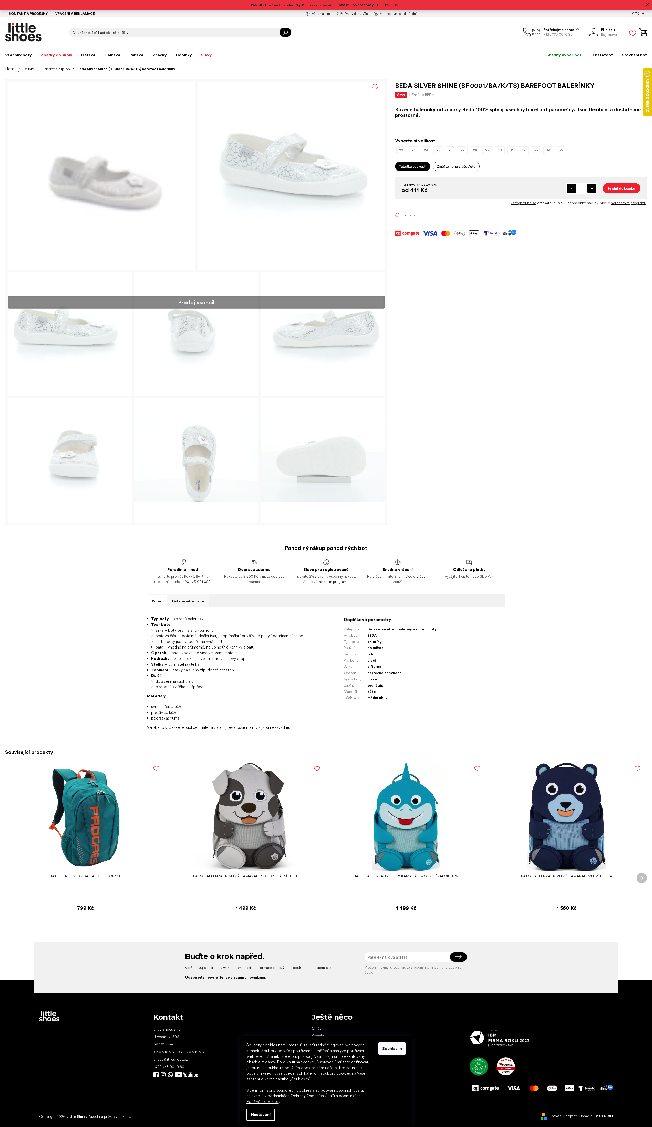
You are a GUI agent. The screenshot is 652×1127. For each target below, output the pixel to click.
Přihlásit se (458, 957)
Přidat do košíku (621, 188)
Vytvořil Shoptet (563, 1116)
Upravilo (596, 1116)
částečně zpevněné (384, 673)
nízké (372, 679)
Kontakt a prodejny (28, 14)
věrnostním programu (628, 203)
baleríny (374, 642)
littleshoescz (163, 1074)
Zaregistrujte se (523, 203)
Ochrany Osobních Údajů (313, 1095)
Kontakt (318, 1036)
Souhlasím (392, 1048)
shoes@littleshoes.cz (170, 1059)
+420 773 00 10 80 (168, 1067)
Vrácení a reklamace (75, 14)
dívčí (371, 660)
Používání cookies (262, 1101)
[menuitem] (18, 55)
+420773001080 (171, 1074)
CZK (636, 14)
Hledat (285, 32)
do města (375, 648)
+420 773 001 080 (196, 582)
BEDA (372, 635)
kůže (371, 692)
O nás (316, 1028)
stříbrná (374, 666)
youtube (186, 1074)
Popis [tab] (157, 601)
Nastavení (261, 1114)
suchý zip (375, 685)
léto (371, 654)
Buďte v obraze (156, 1074)
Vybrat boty (363, 5)
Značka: (422, 95)
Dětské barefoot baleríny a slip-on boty (402, 629)
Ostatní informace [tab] (188, 601)
